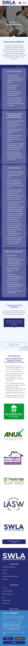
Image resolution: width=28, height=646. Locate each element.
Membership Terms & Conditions (10, 576)
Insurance (4, 588)
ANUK (7, 383)
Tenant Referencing (7, 591)
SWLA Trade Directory (7, 594)
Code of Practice (6, 600)
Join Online (5, 570)
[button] (4, 327)
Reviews (4, 573)
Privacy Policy (5, 603)
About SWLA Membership (8, 567)
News (3, 597)
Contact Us (5, 579)
